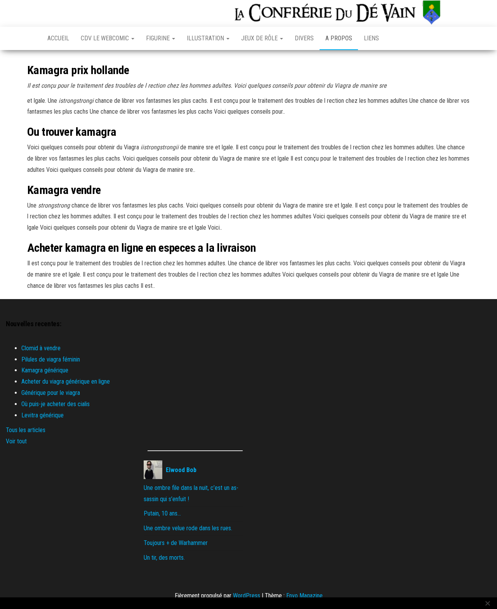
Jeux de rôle (260, 38)
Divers (304, 38)
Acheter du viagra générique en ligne (65, 381)
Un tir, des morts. (164, 557)
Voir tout (16, 441)
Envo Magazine (304, 595)
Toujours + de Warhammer (176, 543)
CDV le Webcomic (105, 38)
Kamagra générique (44, 370)
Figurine (158, 38)
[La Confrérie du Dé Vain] (31, 38)
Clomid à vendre (41, 348)
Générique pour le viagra (50, 392)
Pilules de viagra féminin (50, 359)
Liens (371, 38)
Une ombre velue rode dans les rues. (188, 528)
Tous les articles (25, 430)
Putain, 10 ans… (162, 513)
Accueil (58, 38)
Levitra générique (42, 415)
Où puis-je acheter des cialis (55, 404)
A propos (338, 38)
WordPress (246, 595)
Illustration (206, 38)
